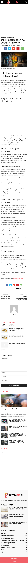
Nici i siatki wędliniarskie (8, 543)
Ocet (2, 552)
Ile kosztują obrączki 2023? (17, 336)
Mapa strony (14, 558)
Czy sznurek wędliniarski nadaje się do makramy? (21, 298)
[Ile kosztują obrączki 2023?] (4, 337)
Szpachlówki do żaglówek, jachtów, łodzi (12, 540)
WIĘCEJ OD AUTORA (8, 325)
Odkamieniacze (5, 545)
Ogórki (2, 549)
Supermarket (3, 37)
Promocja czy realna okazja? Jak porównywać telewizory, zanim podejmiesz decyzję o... (17, 420)
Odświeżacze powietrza (7, 536)
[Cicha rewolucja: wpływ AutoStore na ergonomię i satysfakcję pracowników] (4, 442)
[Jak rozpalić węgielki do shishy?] (14, 400)
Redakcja (5, 45)
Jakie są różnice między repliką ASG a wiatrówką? (18, 427)
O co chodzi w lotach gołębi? (17, 343)
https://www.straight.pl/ (18, 278)
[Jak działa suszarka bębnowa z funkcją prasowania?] (4, 524)
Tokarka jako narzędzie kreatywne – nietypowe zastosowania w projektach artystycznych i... (17, 435)
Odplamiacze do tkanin (7, 538)
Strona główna (4, 35)
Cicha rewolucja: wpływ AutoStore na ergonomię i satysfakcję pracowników (16, 442)
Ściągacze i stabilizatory (8, 547)
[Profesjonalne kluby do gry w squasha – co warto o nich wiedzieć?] (4, 509)
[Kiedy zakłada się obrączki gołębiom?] (4, 330)
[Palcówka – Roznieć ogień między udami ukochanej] (4, 516)
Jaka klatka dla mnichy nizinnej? (5, 297)
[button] (26, 2)
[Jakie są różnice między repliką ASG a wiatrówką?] (4, 428)
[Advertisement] (14, 19)
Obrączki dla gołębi (10, 37)
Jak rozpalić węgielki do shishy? (10, 409)
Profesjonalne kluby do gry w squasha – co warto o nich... (18, 508)
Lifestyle (3, 533)
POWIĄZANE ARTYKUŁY (8, 322)
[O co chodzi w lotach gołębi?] (4, 345)
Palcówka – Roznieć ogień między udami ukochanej (16, 515)
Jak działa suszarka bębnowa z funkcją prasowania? (18, 522)
